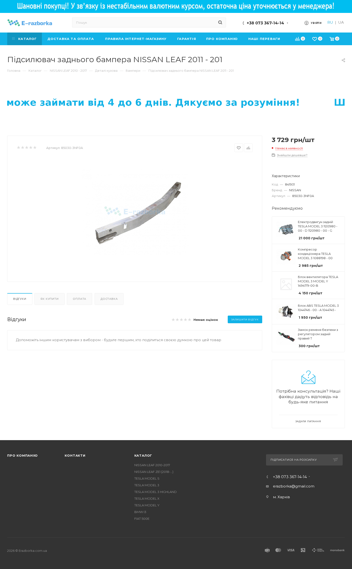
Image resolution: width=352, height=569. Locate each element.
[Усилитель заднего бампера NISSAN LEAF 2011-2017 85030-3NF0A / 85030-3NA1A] (135, 212)
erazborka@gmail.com (293, 486)
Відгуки (19, 299)
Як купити (49, 299)
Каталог (143, 455)
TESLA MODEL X (146, 498)
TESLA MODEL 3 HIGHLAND (155, 492)
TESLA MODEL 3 (146, 485)
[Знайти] (220, 22)
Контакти (75, 455)
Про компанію (22, 455)
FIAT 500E (141, 518)
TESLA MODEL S (146, 478)
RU (330, 22)
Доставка (109, 299)
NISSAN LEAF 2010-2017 (152, 465)
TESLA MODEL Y (146, 505)
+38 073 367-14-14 (265, 23)
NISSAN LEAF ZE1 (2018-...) (153, 472)
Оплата (79, 299)
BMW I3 (140, 512)
